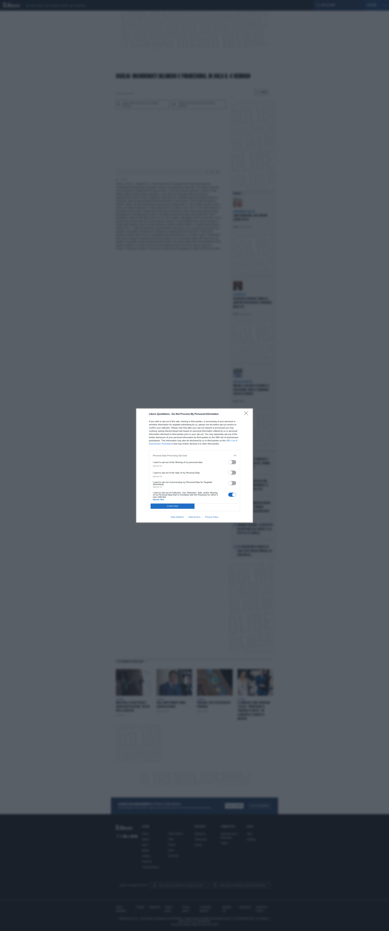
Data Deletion (177, 517)
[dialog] (194, 465)
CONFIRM (172, 506)
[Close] (247, 414)
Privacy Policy (211, 517)
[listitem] (194, 455)
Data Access (194, 517)
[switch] (232, 462)
